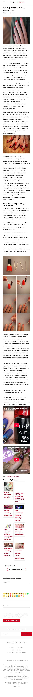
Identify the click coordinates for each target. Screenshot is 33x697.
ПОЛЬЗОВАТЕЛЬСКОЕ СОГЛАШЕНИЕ (16, 652)
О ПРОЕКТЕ (12, 647)
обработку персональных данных (20, 615)
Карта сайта (16, 686)
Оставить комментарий (16, 569)
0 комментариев (10, 565)
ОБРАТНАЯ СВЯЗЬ (16, 650)
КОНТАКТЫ (21, 647)
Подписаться (27, 634)
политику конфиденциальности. (17, 617)
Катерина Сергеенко (13, 476)
